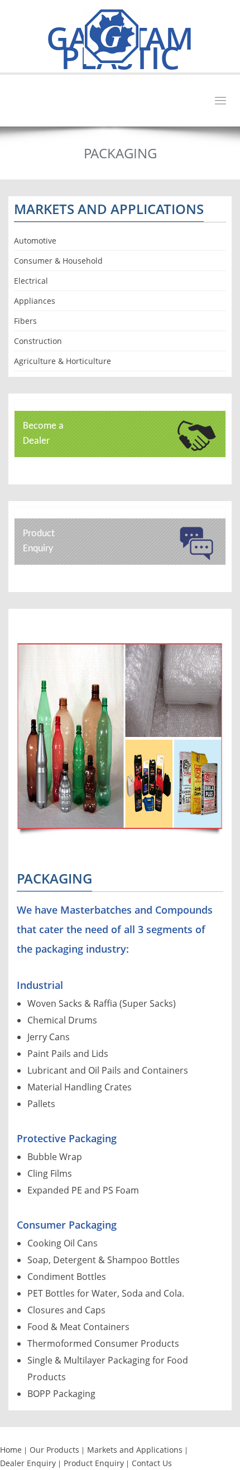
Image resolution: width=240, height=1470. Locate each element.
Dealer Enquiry (28, 1463)
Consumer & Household (58, 260)
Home (11, 1449)
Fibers (25, 321)
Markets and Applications (135, 1449)
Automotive (35, 240)
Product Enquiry (94, 1463)
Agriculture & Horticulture (62, 361)
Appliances (34, 300)
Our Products (54, 1449)
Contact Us (152, 1463)
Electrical (31, 280)
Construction (38, 341)
